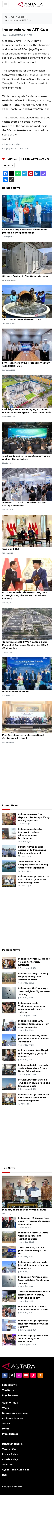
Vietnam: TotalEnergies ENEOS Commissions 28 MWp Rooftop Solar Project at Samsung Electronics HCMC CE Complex (25, 643)
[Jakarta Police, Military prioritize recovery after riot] (9, 1251)
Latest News (10, 805)
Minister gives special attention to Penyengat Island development (32, 850)
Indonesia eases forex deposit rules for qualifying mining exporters (34, 817)
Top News (8, 1168)
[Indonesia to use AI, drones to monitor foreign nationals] (9, 963)
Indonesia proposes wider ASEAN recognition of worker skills (33, 1338)
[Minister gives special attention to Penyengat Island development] (9, 851)
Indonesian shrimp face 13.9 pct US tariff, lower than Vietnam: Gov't (23, 318)
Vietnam (12, 159)
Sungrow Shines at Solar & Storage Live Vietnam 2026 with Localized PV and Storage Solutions (26, 502)
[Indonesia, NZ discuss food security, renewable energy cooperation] (9, 1222)
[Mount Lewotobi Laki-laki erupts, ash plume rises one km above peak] (9, 1084)
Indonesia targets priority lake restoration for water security (33, 1323)
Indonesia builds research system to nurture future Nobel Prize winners (33, 1068)
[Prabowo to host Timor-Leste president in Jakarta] (9, 1310)
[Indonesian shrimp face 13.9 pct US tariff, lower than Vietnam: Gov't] (27, 301)
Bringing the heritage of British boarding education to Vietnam (27, 690)
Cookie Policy (10, 1459)
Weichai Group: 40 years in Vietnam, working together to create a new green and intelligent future (26, 455)
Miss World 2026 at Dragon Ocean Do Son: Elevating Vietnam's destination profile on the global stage (25, 229)
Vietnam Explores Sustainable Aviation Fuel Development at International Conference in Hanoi (25, 735)
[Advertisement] (27, 774)
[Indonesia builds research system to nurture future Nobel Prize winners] (9, 1069)
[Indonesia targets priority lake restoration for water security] (9, 1324)
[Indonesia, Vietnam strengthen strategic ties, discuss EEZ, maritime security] (27, 574)
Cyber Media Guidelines (15, 1469)
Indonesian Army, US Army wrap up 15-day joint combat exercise (33, 976)
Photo (5, 1428)
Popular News (11, 950)
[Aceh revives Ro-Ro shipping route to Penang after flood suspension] (9, 865)
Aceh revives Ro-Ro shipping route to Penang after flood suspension (33, 864)
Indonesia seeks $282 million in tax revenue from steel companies (33, 1024)
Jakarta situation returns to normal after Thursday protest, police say (34, 1294)
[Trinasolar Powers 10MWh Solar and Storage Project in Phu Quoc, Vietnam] (27, 257)
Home (11, 17)
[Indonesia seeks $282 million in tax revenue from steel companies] (9, 1025)
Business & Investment (15, 1413)
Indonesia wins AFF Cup (17, 20)
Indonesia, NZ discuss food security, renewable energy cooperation (34, 1221)
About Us (7, 1464)
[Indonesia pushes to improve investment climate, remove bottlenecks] (9, 833)
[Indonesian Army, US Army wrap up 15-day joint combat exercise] (9, 977)
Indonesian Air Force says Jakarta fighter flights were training (34, 991)
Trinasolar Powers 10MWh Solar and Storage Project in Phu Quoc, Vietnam (25, 274)
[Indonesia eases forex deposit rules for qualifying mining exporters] (9, 818)
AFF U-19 (8, 165)
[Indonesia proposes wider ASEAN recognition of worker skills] (9, 1339)
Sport (21, 17)
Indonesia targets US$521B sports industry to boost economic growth (33, 879)
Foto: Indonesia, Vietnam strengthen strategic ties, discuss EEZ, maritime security (24, 595)
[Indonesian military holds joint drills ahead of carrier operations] (9, 1039)
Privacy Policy (10, 1454)
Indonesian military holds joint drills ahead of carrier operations (33, 1038)
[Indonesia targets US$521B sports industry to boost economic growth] (9, 880)
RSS (4, 1475)
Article (6, 1423)
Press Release (10, 1434)
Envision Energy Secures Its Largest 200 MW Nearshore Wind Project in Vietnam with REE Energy (26, 362)
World (5, 1408)
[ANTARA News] (30, 4)
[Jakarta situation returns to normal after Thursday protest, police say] (9, 1296)
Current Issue (10, 1402)
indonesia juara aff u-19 (35, 159)
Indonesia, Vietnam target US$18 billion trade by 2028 (26, 547)
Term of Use (9, 1449)
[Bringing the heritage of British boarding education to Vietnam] (27, 673)
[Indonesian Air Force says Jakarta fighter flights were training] (9, 992)
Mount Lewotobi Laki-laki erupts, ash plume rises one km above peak (34, 1082)
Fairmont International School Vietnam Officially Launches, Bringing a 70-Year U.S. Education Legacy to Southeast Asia (26, 409)
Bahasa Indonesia (12, 1443)
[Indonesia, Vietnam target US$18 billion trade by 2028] (27, 530)
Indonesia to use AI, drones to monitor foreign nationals (34, 961)
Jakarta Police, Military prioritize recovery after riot (32, 1250)
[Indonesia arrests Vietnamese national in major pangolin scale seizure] (9, 1007)
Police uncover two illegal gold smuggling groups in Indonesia (33, 1053)
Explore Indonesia (12, 1418)
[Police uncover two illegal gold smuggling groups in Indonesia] (9, 1054)
